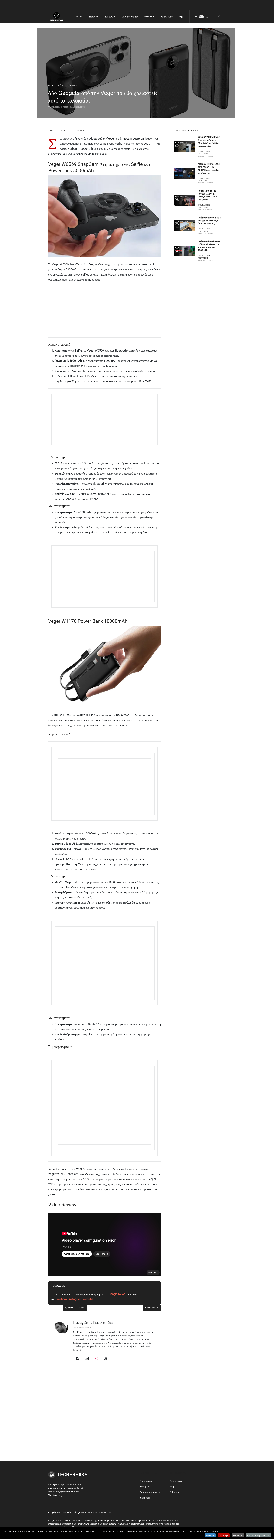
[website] (105, 1358)
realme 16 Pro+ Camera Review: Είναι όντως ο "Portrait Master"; (209, 220)
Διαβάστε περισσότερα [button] (258, 1535)
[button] (94, 16)
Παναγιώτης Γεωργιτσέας (93, 1322)
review (53, 131)
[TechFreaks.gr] (56, 16)
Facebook (61, 1299)
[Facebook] (78, 1358)
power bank (79, 131)
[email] (87, 1358)
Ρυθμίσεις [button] (237, 1535)
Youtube (88, 1299)
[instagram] (96, 1358)
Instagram (75, 1299)
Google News (117, 1294)
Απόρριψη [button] (223, 1535)
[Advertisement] (146, 312)
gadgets (65, 131)
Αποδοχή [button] (210, 1535)
